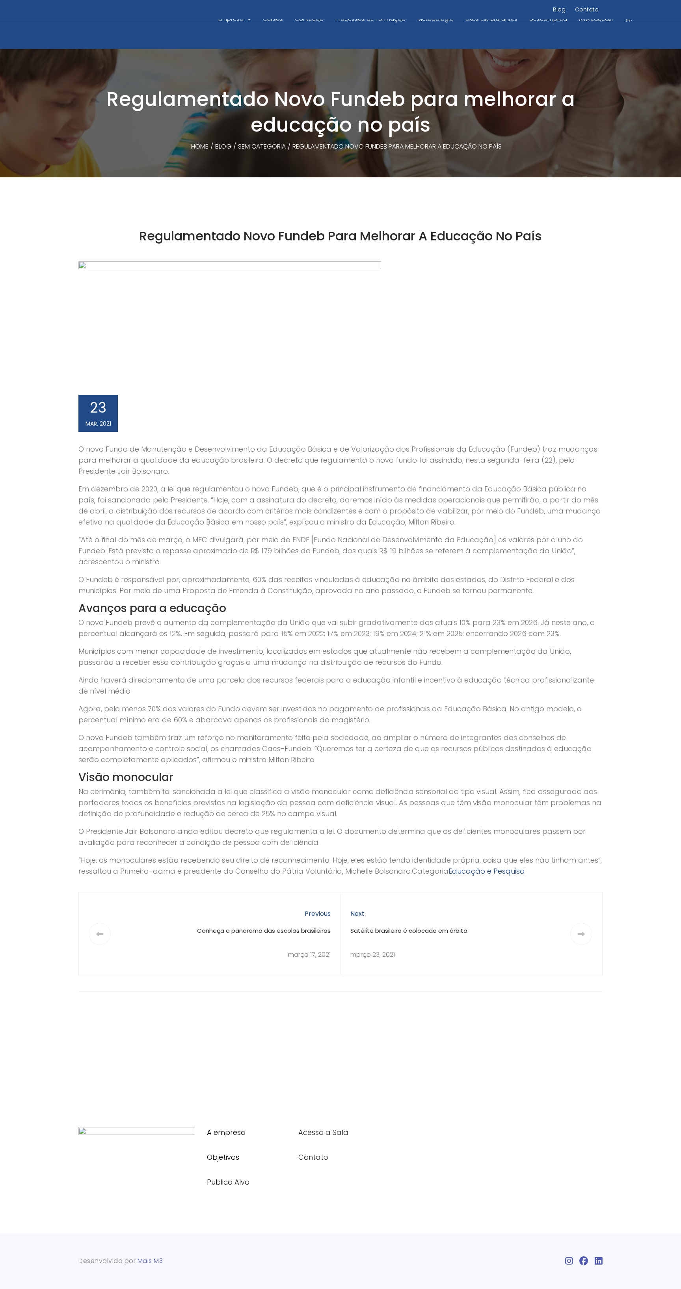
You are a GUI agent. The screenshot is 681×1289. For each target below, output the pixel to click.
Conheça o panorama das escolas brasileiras (264, 930)
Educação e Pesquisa (486, 871)
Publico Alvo (228, 1182)
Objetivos (223, 1157)
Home (199, 146)
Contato (587, 9)
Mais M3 (150, 1260)
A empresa (226, 1132)
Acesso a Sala (323, 1132)
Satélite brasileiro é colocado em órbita (408, 930)
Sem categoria (262, 146)
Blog (559, 9)
